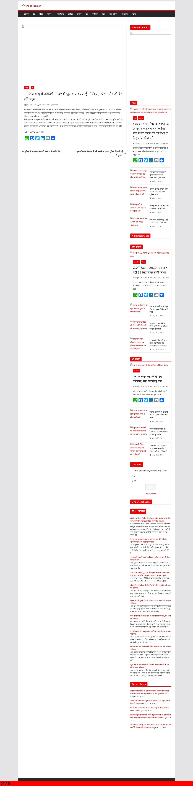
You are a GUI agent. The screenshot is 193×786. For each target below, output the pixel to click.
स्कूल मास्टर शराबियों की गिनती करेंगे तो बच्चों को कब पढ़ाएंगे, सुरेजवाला (159, 328)
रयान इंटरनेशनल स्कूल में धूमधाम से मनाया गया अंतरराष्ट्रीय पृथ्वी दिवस (158, 175)
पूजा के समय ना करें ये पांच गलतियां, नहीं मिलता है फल (147, 380)
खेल (87, 14)
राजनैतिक (60, 14)
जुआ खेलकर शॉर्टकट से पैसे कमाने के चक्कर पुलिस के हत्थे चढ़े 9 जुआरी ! (100, 153)
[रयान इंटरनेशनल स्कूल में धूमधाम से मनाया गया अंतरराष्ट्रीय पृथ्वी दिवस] (138, 176)
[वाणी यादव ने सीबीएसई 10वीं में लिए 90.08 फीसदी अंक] (138, 223)
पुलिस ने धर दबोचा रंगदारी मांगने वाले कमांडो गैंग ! (43, 151)
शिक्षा (103, 14)
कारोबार (70, 14)
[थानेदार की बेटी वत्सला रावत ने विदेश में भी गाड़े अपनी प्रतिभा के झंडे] (138, 193)
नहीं (135, 483)
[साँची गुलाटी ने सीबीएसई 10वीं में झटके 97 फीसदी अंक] (138, 209)
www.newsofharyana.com (48, 105)
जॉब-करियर (113, 14)
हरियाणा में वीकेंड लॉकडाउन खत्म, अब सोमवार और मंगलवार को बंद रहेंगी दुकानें (159, 345)
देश (34, 14)
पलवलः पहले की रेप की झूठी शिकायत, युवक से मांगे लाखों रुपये (159, 311)
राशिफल (141, 513)
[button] (52, 14)
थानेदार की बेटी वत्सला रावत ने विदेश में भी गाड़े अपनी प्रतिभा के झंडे (159, 192)
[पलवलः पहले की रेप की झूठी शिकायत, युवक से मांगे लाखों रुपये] (138, 313)
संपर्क (134, 14)
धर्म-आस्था (124, 14)
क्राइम (79, 14)
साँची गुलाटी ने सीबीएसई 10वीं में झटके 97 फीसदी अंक (159, 207)
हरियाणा (26, 14)
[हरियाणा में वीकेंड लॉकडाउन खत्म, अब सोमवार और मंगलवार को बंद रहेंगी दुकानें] (138, 347)
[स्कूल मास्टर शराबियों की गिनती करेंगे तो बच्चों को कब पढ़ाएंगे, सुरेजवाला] (138, 330)
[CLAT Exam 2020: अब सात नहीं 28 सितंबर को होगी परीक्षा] (150, 257)
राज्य (49, 14)
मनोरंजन (95, 14)
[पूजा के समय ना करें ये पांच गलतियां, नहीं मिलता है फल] (150, 367)
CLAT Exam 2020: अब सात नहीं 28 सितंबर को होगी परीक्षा (150, 272)
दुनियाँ (41, 14)
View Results (151, 496)
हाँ (134, 478)
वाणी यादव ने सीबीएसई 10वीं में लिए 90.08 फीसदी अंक (159, 221)
